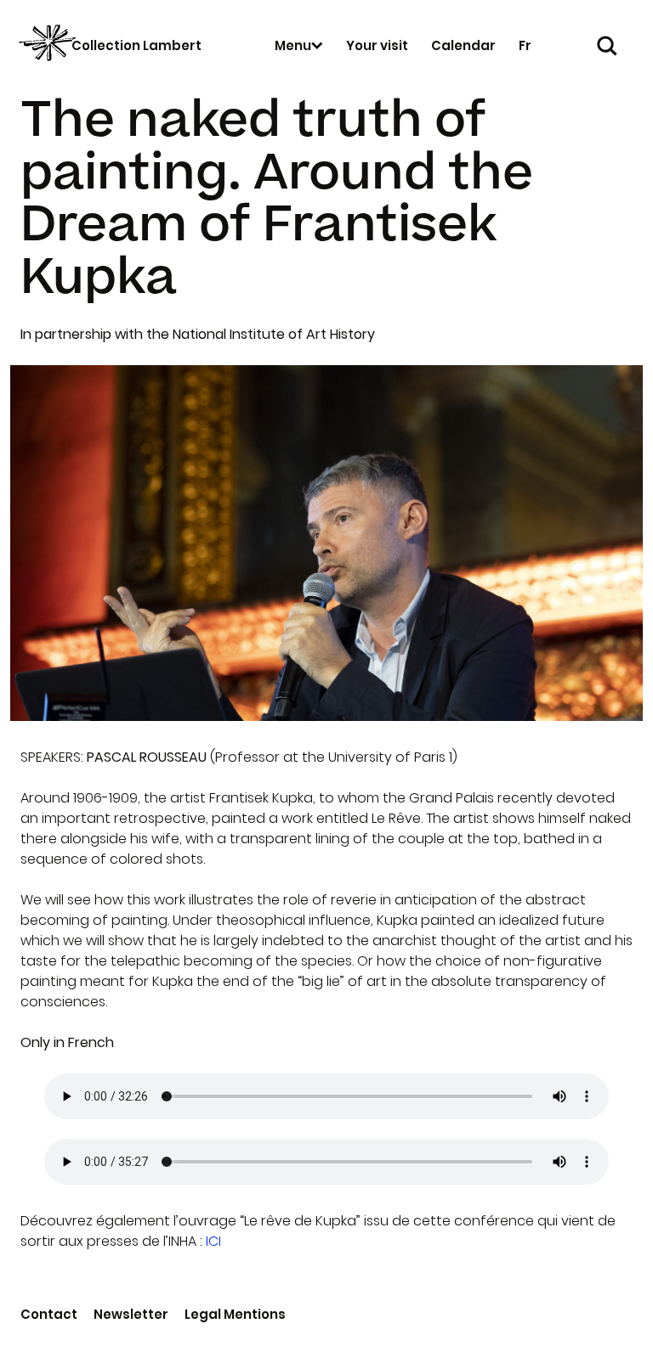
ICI (213, 1241)
